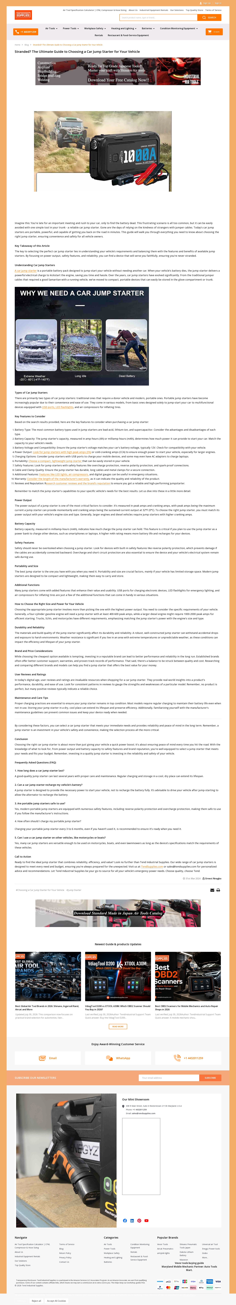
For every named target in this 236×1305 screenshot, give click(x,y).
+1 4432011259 (140, 1109)
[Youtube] (146, 1220)
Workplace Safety (93, 28)
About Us (133, 10)
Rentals (99, 35)
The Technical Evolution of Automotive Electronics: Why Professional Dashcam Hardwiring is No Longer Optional (115, 1008)
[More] (56, 28)
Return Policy (65, 1253)
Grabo (205, 1253)
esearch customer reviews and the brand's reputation (78, 483)
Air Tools (50, 28)
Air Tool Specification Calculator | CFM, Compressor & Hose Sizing (94, 10)
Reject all (36, 1300)
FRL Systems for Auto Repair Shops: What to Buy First (183, 1006)
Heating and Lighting (122, 28)
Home (17, 44)
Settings (21, 1300)
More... (205, 1257)
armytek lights (163, 1253)
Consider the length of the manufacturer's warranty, (58, 478)
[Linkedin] (132, 1220)
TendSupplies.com (152, 866)
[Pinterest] (139, 1220)
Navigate (21, 1237)
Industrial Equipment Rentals (154, 10)
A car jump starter (26, 270)
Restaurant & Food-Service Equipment (128, 35)
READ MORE (118, 1026)
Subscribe (210, 1077)
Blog (61, 1248)
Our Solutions (177, 10)
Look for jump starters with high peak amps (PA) (62, 452)
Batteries (147, 28)
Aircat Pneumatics (165, 1248)
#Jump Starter (73, 890)
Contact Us (64, 1262)
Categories (111, 1237)
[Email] (212, 890)
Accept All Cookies (56, 1300)
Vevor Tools (162, 1244)
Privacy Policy (65, 1257)
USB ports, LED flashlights (57, 407)
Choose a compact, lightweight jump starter (55, 461)
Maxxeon (184, 1259)
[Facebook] (125, 1220)
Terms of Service (213, 10)
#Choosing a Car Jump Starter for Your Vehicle (40, 890)
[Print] (218, 890)
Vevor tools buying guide (189, 1263)
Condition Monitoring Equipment (177, 28)
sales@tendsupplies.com (143, 1113)
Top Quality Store (194, 10)
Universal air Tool (210, 1244)
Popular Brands (167, 1237)
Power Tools (69, 28)
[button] (118, 71)
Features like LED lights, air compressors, (64, 474)
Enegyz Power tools (211, 1248)
